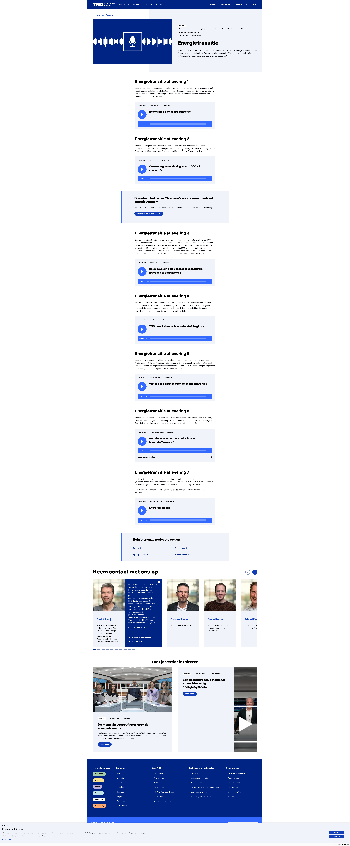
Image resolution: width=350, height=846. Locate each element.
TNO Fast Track (234, 783)
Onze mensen (160, 787)
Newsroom (120, 768)
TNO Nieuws (122, 806)
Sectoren (213, 4)
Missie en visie (159, 778)
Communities (159, 797)
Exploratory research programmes (205, 787)
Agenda (120, 778)
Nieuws (120, 773)
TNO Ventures (233, 787)
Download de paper (150, 214)
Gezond (136, 4)
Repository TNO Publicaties (201, 797)
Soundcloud (181, 548)
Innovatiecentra (234, 792)
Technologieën (197, 783)
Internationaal (233, 797)
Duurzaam (123, 4)
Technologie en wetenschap (202, 768)
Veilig (148, 4)
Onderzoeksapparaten (200, 778)
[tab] (94, 649)
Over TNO (156, 768)
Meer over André (135, 627)
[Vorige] (247, 572)
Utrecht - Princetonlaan (141, 637)
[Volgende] (254, 572)
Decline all (337, 836)
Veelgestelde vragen (162, 801)
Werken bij (225, 4)
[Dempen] (209, 124)
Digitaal (159, 4)
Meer (238, 4)
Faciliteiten (195, 773)
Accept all (337, 832)
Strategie (157, 783)
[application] (175, 124)
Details (4, 840)
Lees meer (106, 745)
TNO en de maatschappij (164, 792)
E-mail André (137, 641)
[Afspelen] (142, 114)
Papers (120, 797)
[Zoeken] (247, 4)
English (4, 825)
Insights (120, 787)
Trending (121, 801)
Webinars (121, 783)
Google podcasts (183, 555)
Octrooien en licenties (199, 792)
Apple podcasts (140, 555)
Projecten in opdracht (236, 773)
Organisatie (158, 773)
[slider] (178, 124)
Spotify (137, 548)
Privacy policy (13, 840)
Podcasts (120, 792)
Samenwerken (232, 768)
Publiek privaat (233, 778)
